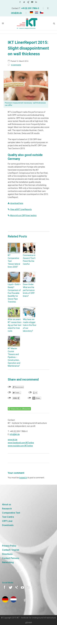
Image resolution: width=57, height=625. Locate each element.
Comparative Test (11, 512)
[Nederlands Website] (13, 602)
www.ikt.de (12, 440)
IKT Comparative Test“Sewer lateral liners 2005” (14, 261)
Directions (7, 554)
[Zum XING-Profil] (17, 589)
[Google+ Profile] (34, 589)
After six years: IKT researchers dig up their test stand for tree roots (14, 325)
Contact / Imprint (10, 550)
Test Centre (8, 517)
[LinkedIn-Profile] (28, 589)
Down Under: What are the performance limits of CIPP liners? (29, 290)
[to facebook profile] (20, 3)
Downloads (8, 525)
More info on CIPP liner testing (23, 215)
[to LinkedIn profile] (36, 3)
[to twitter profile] (24, 3)
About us (6, 504)
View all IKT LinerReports (21, 209)
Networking (8, 562)
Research (7, 508)
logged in (23, 478)
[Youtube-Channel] (22, 589)
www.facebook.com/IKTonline (21, 443)
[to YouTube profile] (32, 3)
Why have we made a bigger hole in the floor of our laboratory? (29, 325)
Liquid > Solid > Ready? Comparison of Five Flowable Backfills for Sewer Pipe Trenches (14, 293)
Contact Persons (10, 558)
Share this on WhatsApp (20, 409)
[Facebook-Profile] (5, 589)
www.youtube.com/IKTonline (20, 446)
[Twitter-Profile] (11, 589)
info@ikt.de (16, 13)
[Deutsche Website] (5, 602)
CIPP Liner (7, 521)
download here (16, 203)
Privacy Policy (9, 545)
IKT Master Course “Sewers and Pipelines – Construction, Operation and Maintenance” (14, 357)
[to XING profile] (28, 3)
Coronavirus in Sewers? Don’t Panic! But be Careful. (29, 259)
